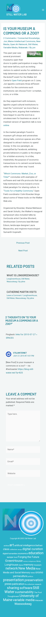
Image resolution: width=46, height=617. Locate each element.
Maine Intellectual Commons (21, 41)
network (11, 568)
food (15, 557)
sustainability (24, 592)
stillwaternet (20, 353)
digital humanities (10, 553)
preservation (33, 580)
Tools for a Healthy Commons (18, 190)
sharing (13, 588)
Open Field (17, 80)
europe (10, 557)
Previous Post (23, 243)
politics (30, 576)
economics (23, 553)
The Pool (38, 592)
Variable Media (10, 47)
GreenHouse (14, 561)
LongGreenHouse (14, 279)
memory (28, 564)
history (25, 561)
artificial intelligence (24, 545)
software (26, 588)
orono (39, 572)
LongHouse (11, 564)
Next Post (23, 250)
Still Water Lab (16, 14)
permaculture (20, 576)
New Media (26, 568)
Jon (5, 41)
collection (13, 549)
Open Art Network (18, 44)
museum (37, 565)
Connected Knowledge (28, 38)
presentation (13, 580)
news (33, 573)
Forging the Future (28, 556)
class (6, 549)
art (11, 545)
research (38, 584)
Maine (21, 565)
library (38, 561)
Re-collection (29, 584)
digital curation (32, 549)
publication (18, 584)
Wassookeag (12, 282)
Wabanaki (23, 47)
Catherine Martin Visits (22, 291)
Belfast (38, 545)
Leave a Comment (14, 295)
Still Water (33, 44)
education (35, 553)
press (8, 583)
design (20, 549)
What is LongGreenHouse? (23, 275)
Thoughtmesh (13, 596)
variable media (24, 600)
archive (6, 546)
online (6, 125)
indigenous (32, 561)
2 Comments (9, 38)
